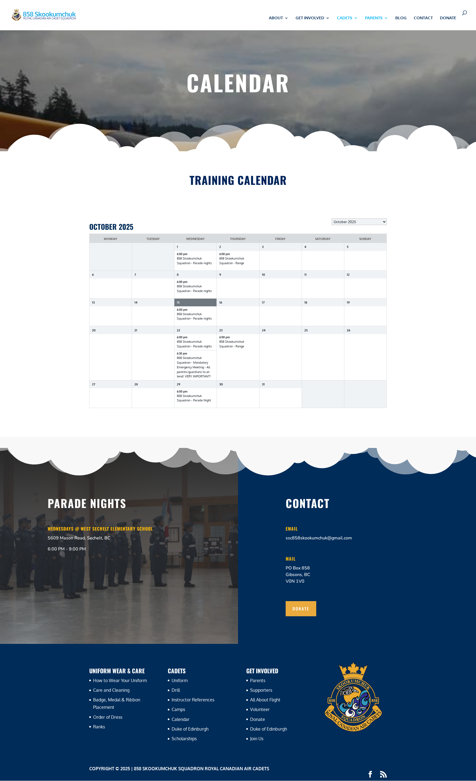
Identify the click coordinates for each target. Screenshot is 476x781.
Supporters (261, 690)
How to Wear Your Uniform (120, 680)
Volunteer (260, 709)
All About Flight (265, 699)
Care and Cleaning (111, 690)
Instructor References (193, 699)
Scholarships (184, 738)
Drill (176, 690)
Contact (423, 18)
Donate (448, 18)
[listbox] (359, 221)
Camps (178, 709)
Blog (401, 18)
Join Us (256, 738)
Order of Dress (107, 717)
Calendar (181, 719)
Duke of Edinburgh (190, 729)
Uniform (180, 680)
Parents (257, 680)
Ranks (99, 726)
